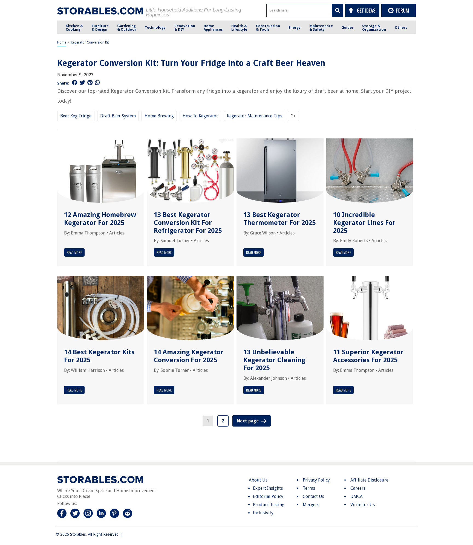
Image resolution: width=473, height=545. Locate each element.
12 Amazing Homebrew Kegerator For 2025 (100, 219)
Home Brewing (159, 115)
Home (61, 42)
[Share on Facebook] (74, 82)
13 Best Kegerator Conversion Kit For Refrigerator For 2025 (188, 222)
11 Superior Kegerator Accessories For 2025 (368, 356)
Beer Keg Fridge (75, 115)
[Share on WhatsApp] (97, 82)
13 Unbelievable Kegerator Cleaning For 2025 (274, 360)
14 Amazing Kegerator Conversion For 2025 (189, 356)
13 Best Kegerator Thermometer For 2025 (279, 219)
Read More (74, 252)
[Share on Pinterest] (90, 82)
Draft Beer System (118, 115)
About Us (258, 480)
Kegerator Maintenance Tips (254, 115)
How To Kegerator (200, 115)
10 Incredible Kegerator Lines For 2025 (364, 222)
